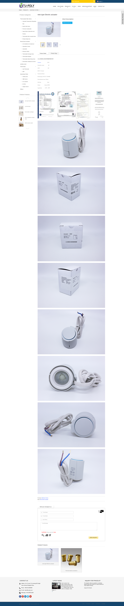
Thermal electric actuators (71, 570)
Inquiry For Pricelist (88, 587)
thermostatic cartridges (29, 111)
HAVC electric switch (29, 123)
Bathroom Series (45, 497)
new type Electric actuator (30, 100)
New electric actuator (44, 499)
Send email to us (68, 22)
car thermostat (27, 106)
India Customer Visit (65, 583)
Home (20, 10)
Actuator (39, 62)
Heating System (34, 10)
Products (25, 10)
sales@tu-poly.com (29, 590)
